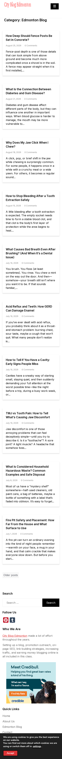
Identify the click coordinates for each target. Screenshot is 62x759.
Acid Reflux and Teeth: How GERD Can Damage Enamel (29, 308)
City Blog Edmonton (14, 635)
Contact (7, 732)
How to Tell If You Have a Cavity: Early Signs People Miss (28, 362)
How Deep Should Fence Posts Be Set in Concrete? (29, 37)
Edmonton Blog (12, 726)
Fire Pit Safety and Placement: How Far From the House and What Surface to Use (30, 524)
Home (6, 716)
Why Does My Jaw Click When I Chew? (27, 144)
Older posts (10, 575)
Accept (10, 753)
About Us (8, 721)
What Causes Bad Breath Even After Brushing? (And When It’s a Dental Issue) (31, 253)
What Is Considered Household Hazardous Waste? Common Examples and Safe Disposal (27, 470)
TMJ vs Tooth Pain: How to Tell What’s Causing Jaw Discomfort (28, 415)
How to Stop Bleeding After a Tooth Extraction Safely (30, 198)
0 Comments (31, 45)
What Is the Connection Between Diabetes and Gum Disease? (28, 91)
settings (37, 746)
